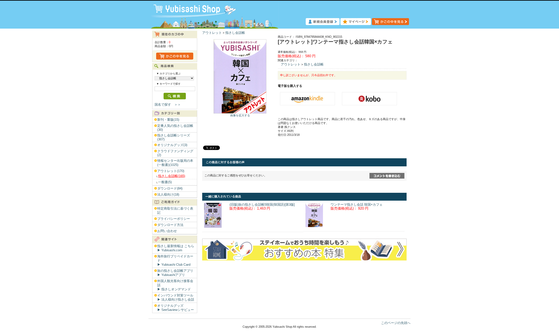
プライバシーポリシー (173, 219)
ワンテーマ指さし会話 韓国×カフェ (357, 204)
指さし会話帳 (235, 32)
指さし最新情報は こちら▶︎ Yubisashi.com (175, 248)
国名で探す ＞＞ (168, 104)
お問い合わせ (167, 231)
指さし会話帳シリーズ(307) (173, 137)
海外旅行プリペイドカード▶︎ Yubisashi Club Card (175, 260)
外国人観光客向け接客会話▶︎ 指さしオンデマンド (175, 285)
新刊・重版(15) (168, 119)
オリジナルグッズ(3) (172, 145)
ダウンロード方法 (170, 225)
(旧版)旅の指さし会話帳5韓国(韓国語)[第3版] (262, 204)
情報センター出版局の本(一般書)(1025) (175, 163)
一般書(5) (165, 182)
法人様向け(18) (168, 194)
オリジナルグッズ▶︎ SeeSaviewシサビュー (175, 308)
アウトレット (212, 32)
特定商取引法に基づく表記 (175, 210)
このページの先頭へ (396, 323)
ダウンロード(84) (170, 188)
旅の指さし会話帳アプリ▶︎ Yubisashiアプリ (175, 273)
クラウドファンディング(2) (175, 153)
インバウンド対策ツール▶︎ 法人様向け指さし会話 (175, 297)
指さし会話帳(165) (171, 176)
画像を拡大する (240, 115)
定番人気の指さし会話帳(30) (175, 127)
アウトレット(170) (170, 171)
